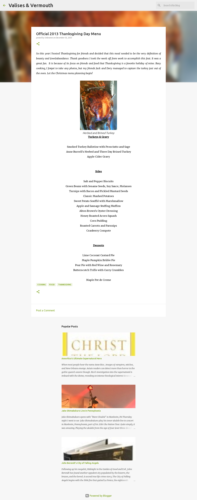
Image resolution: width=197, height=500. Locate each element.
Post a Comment (45, 310)
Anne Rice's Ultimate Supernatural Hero (82, 358)
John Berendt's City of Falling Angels (80, 463)
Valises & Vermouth (31, 5)
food (52, 285)
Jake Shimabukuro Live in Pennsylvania (81, 411)
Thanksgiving (64, 285)
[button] (38, 44)
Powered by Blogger (100, 495)
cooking (41, 285)
